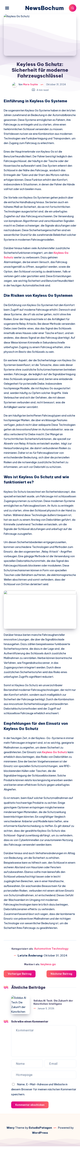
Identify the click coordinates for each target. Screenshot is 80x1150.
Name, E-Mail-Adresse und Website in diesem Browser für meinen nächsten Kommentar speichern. (43, 1089)
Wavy (11, 1127)
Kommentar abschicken (29, 1104)
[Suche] (72, 8)
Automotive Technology (51, 948)
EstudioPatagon (40, 1127)
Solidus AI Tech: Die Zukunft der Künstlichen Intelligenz (53, 1002)
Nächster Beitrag (61, 973)
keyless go (48, 964)
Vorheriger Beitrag (19, 973)
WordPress (40, 1132)
